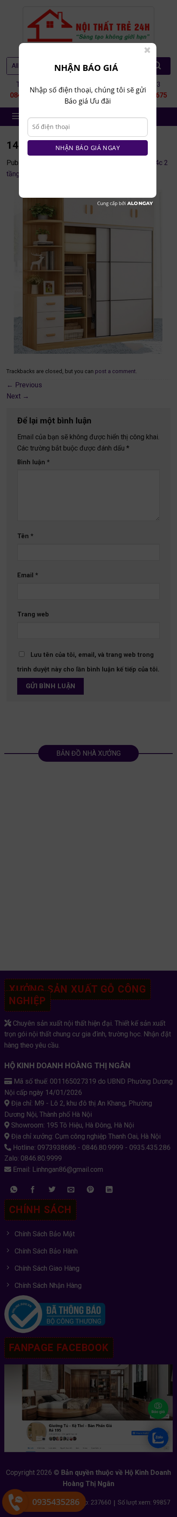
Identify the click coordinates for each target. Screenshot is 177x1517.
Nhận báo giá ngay (87, 148)
